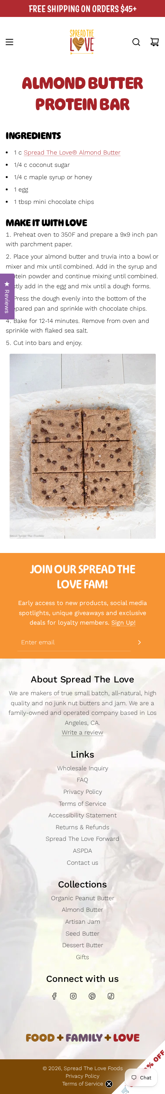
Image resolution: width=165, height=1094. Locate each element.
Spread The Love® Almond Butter (72, 152)
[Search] (136, 42)
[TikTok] (110, 996)
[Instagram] (73, 996)
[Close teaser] (109, 1084)
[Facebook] (54, 996)
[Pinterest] (92, 996)
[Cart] (154, 42)
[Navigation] (9, 42)
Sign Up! (123, 622)
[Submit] (139, 642)
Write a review (82, 732)
